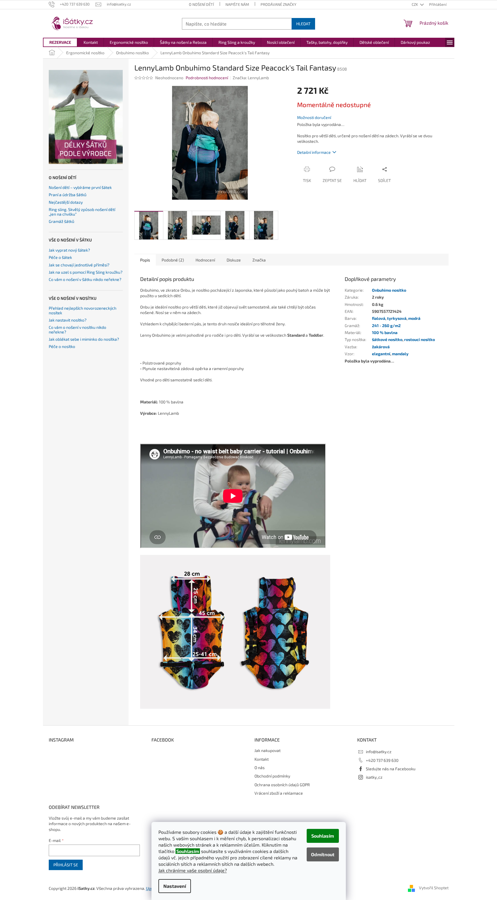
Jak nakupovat (267, 750)
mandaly (400, 353)
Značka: (251, 77)
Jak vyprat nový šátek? (69, 250)
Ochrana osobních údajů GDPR (282, 784)
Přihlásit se (65, 864)
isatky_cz (374, 777)
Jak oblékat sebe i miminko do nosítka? (84, 339)
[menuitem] (60, 42)
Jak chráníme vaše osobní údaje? (192, 870)
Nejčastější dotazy (66, 202)
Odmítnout (323, 854)
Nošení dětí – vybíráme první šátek (80, 187)
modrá (414, 318)
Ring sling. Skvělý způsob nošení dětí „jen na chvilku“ (82, 211)
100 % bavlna (384, 332)
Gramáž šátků (61, 221)
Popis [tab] (145, 259)
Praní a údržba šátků (67, 194)
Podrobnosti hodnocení (207, 77)
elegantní (381, 353)
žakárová (381, 346)
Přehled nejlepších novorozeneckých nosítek (82, 310)
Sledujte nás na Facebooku (390, 768)
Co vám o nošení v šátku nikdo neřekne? (85, 279)
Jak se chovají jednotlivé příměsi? (79, 265)
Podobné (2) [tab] (173, 259)
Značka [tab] (259, 259)
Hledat (303, 23)
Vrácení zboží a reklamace (278, 793)
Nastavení (174, 886)
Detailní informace (314, 152)
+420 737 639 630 (382, 760)
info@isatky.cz (378, 751)
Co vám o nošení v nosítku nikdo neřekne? (77, 329)
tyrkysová (396, 318)
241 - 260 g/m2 (386, 325)
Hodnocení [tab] (205, 259)
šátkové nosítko (387, 339)
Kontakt (261, 759)
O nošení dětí (201, 4)
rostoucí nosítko (419, 339)
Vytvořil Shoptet (434, 887)
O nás (259, 767)
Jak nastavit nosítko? (67, 320)
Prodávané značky (278, 4)
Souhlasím (322, 835)
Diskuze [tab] (234, 259)
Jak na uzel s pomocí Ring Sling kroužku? (85, 272)
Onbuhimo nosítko (389, 290)
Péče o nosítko (62, 346)
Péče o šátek (60, 257)
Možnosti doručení (314, 117)
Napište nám (237, 4)
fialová (378, 318)
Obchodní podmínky (272, 775)
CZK (415, 4)
